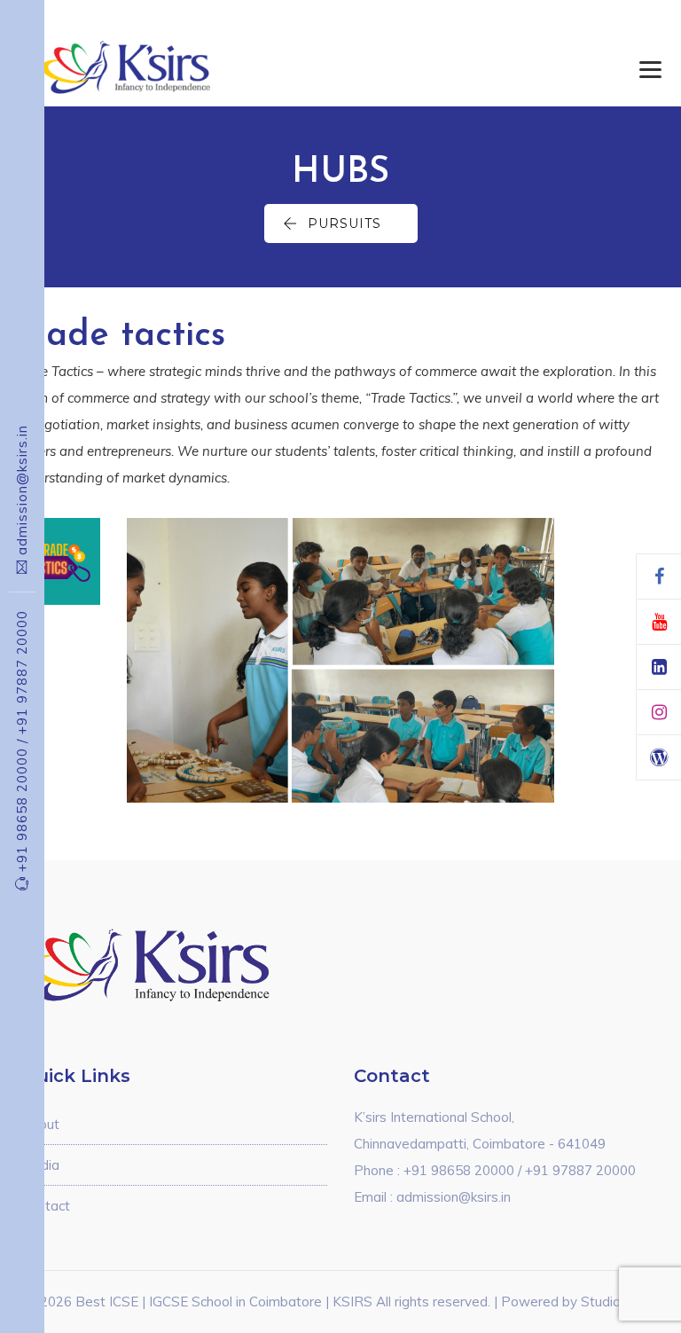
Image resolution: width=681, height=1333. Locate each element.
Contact (45, 1205)
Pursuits (344, 223)
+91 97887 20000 (21, 672)
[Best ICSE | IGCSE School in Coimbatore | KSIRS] (148, 66)
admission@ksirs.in (21, 490)
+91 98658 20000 (21, 805)
